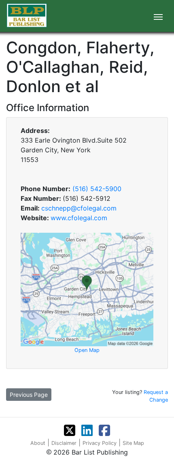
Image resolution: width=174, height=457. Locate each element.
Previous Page (29, 394)
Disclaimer (63, 443)
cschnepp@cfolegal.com (79, 208)
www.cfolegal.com (79, 218)
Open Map (87, 350)
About (37, 443)
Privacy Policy (100, 443)
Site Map (133, 443)
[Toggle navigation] (158, 16)
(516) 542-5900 (96, 189)
